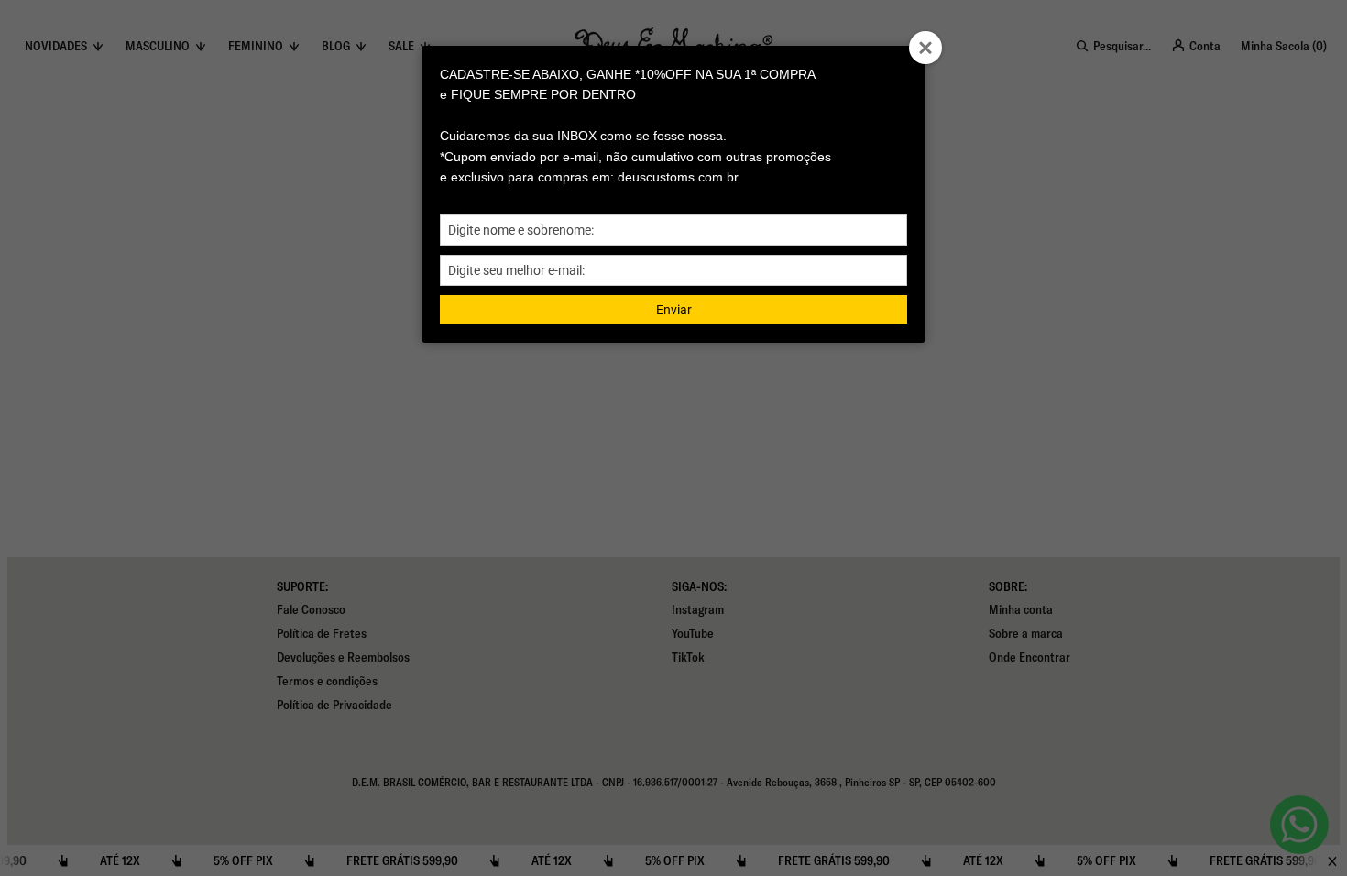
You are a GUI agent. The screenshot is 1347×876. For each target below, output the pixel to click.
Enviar (674, 309)
